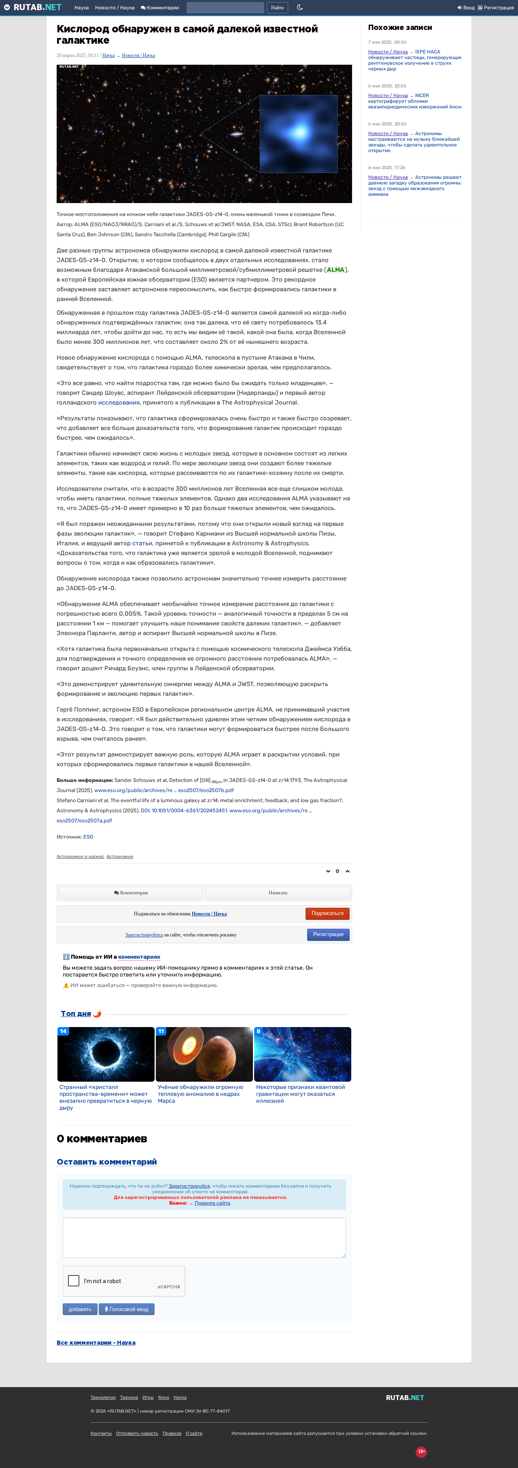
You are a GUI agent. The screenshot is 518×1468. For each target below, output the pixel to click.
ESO (88, 837)
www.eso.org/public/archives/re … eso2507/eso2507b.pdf (164, 790)
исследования (119, 402)
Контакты (101, 1433)
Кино (163, 1397)
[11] (204, 1054)
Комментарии (162, 8)
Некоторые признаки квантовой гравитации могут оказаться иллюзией (300, 1094)
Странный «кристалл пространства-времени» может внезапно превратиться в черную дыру (105, 1097)
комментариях (139, 956)
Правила (172, 1433)
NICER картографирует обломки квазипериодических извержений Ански (415, 101)
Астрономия (119, 856)
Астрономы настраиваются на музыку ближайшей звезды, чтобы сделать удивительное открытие (414, 142)
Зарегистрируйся (189, 1186)
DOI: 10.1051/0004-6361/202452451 (184, 810)
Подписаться (328, 913)
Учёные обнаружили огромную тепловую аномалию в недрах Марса (200, 1094)
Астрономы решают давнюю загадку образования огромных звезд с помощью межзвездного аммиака (415, 185)
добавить (80, 1309)
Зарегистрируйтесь (144, 935)
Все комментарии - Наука (96, 1343)
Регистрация (328, 934)
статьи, (143, 543)
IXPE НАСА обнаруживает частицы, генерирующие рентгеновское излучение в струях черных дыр (415, 60)
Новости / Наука (115, 8)
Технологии (103, 1397)
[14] (106, 1054)
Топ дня (76, 1014)
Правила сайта (212, 1203)
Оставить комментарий (107, 1162)
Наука (81, 8)
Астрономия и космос (80, 856)
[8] (302, 1054)
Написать (278, 893)
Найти (277, 8)
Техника (129, 1397)
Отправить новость (137, 1433)
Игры (148, 1397)
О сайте (194, 1433)
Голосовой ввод (128, 1309)
